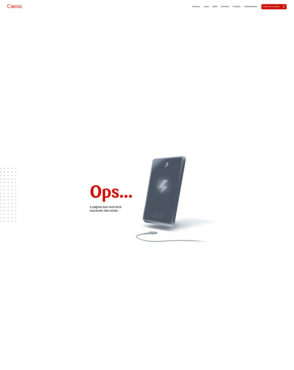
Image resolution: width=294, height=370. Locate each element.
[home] (15, 6)
